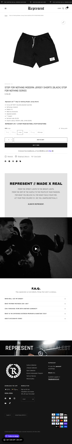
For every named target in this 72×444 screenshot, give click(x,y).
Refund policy (30, 379)
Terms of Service (31, 376)
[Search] (63, 8)
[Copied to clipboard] (21, 161)
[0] (66, 8)
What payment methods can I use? (17, 304)
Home (6, 15)
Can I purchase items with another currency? (21, 309)
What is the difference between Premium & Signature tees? (26, 314)
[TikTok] (11, 403)
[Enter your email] (33, 399)
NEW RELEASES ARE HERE (36, 2)
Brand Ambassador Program (35, 373)
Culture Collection (31, 365)
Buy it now (36, 145)
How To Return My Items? (13, 319)
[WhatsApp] (17, 161)
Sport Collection (31, 370)
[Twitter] (11, 398)
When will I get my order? (14, 299)
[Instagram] (16, 398)
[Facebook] (6, 161)
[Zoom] (63, 22)
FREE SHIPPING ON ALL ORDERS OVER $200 (61, 2)
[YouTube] (7, 403)
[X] (10, 161)
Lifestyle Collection (32, 368)
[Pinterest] (13, 161)
